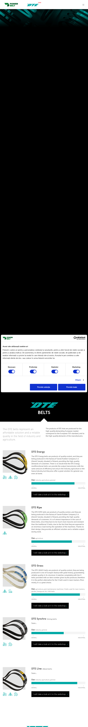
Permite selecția (43, 387)
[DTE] (33, 5)
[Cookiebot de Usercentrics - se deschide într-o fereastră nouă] (75, 338)
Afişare (78, 380)
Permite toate (71, 387)
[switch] (33, 371)
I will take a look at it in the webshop (49, 494)
